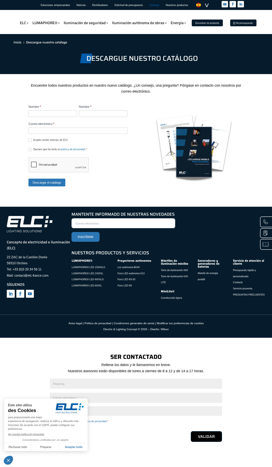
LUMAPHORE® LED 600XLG (88, 279)
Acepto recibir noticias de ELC (50, 139)
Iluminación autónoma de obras (138, 23)
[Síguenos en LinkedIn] (241, 4)
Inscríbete (85, 237)
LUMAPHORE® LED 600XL (87, 285)
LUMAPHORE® (44, 23)
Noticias (81, 5)
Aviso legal (75, 323)
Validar (206, 436)
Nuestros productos (177, 5)
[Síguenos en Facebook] (233, 4)
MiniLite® (167, 291)
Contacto (238, 282)
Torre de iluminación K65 (174, 270)
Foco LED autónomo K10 (131, 273)
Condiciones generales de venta (134, 323)
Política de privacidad (97, 323)
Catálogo (154, 5)
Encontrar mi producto (207, 23)
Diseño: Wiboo (159, 329)
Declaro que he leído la (59, 149)
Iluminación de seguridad (85, 23)
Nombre (34, 106)
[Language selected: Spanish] (204, 5)
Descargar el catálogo (47, 182)
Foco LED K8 (124, 285)
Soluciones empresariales (55, 5)
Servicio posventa (242, 288)
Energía (177, 23)
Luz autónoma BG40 (128, 267)
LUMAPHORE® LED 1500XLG (88, 267)
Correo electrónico (41, 123)
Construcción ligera (171, 298)
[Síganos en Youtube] (225, 4)
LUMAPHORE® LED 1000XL (87, 273)
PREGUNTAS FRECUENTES (249, 294)
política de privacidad (73, 149)
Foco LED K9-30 (126, 279)
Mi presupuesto (244, 23)
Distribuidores (100, 5)
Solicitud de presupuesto (128, 5)
